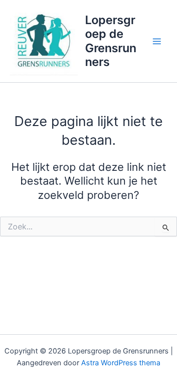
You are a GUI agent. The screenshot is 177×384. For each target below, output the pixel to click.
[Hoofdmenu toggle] (157, 41)
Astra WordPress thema (120, 362)
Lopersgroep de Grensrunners (110, 41)
